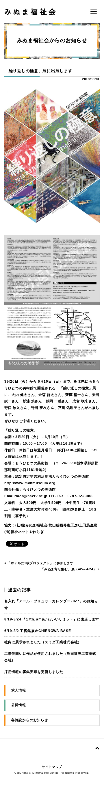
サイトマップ (52, 767)
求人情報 (18, 690)
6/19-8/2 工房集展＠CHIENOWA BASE (37, 631)
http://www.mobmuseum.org (29, 483)
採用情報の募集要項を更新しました (33, 672)
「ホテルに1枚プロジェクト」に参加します (40, 563)
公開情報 (18, 705)
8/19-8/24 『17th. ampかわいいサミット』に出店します (51, 619)
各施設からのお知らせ (29, 720)
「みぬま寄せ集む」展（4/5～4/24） (68, 569)
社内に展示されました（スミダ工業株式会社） (42, 642)
